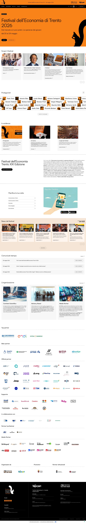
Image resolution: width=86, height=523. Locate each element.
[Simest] (6, 388)
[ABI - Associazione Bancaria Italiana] (6, 366)
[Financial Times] (23, 443)
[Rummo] (15, 408)
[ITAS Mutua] (62, 351)
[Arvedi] (5, 401)
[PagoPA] (46, 381)
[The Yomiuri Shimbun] (14, 450)
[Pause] (83, 92)
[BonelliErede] (25, 401)
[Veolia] (76, 388)
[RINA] (66, 381)
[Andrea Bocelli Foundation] (4, 432)
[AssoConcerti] (12, 432)
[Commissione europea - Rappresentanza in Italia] (14, 420)
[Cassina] (34, 401)
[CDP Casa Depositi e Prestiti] (56, 366)
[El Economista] (14, 443)
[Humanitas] (58, 420)
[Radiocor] (40, 443)
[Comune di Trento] (59, 471)
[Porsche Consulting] (5, 408)
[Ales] (26, 366)
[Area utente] (71, 6)
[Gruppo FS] (48, 351)
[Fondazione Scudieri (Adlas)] (66, 373)
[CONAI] (76, 366)
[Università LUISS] (26, 381)
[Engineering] (36, 373)
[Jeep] (16, 381)
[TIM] (36, 388)
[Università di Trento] (72, 471)
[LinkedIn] (9, 500)
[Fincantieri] (56, 373)
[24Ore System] (58, 450)
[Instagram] (5, 500)
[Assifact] (15, 401)
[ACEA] (16, 366)
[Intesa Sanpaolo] (36, 336)
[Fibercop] (46, 373)
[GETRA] (54, 401)
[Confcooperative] (8, 336)
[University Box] (44, 408)
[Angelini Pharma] (7, 351)
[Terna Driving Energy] (26, 388)
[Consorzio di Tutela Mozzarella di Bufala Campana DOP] (44, 401)
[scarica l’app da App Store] (72, 212)
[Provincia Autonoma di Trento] (40, 471)
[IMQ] (76, 373)
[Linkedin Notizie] (66, 443)
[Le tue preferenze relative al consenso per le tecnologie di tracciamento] (84, 521)
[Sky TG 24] (5, 449)
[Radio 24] (49, 443)
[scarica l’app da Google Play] (64, 212)
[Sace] (76, 381)
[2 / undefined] (81, 82)
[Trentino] (21, 471)
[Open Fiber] (36, 381)
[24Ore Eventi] (31, 450)
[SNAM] (16, 388)
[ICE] (49, 420)
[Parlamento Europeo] (5, 420)
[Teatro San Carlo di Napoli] (34, 408)
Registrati (81, 6)
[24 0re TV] (58, 443)
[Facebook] (7, 500)
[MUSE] (63, 401)
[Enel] (22, 336)
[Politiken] (75, 443)
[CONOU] (6, 373)
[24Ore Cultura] (40, 450)
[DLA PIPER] (16, 373)
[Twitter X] (11, 500)
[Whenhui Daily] (23, 449)
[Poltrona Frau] (73, 401)
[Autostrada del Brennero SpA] (21, 351)
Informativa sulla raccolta (34, 521)
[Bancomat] (46, 366)
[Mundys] (76, 351)
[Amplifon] (36, 366)
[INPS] (6, 381)
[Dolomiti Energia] (26, 373)
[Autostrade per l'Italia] (35, 351)
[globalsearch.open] (68, 6)
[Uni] (46, 388)
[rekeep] (56, 381)
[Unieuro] (56, 388)
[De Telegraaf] (5, 443)
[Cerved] (66, 366)
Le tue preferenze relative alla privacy (46, 521)
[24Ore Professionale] (49, 450)
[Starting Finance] (25, 408)
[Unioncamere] (66, 388)
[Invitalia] (40, 420)
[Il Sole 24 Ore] (31, 443)
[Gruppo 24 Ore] (7, 471)
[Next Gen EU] (23, 420)
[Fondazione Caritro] (19, 432)
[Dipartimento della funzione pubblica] (31, 420)
